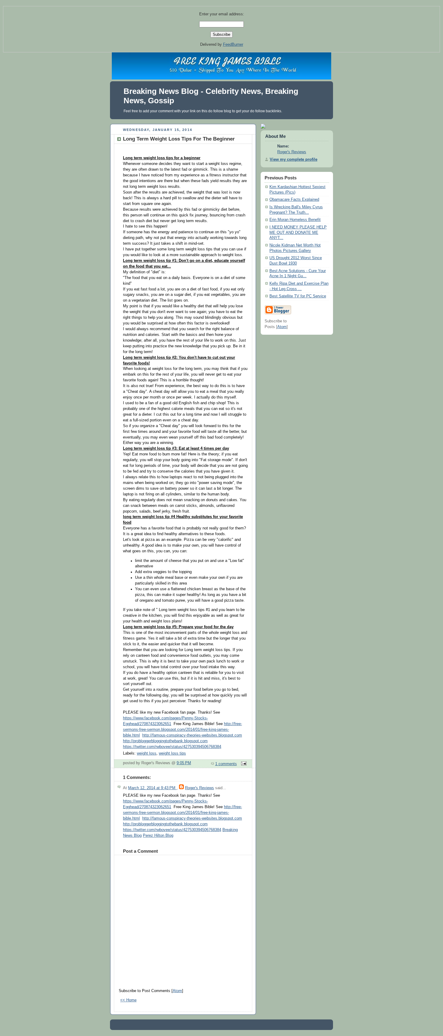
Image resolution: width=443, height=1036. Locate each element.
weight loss (146, 753)
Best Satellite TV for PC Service (297, 296)
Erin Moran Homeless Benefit (295, 220)
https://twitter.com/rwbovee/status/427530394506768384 (172, 747)
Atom (177, 991)
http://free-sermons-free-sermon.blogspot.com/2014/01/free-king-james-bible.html (182, 729)
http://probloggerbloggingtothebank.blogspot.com (165, 741)
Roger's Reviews (199, 788)
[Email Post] (243, 764)
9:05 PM (184, 763)
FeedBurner (233, 44)
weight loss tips (172, 753)
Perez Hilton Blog (158, 835)
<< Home (128, 1000)
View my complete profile (293, 159)
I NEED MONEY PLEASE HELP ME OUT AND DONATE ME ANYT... (298, 232)
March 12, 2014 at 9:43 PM (152, 788)
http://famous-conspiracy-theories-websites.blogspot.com (192, 735)
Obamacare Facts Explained (294, 199)
